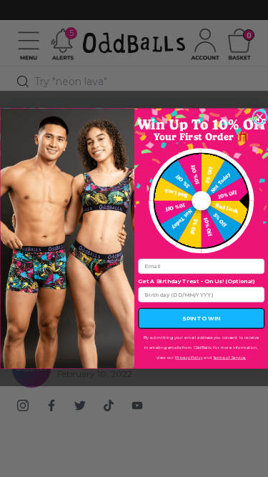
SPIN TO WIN (201, 318)
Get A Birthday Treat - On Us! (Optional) (196, 281)
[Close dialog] (260, 117)
